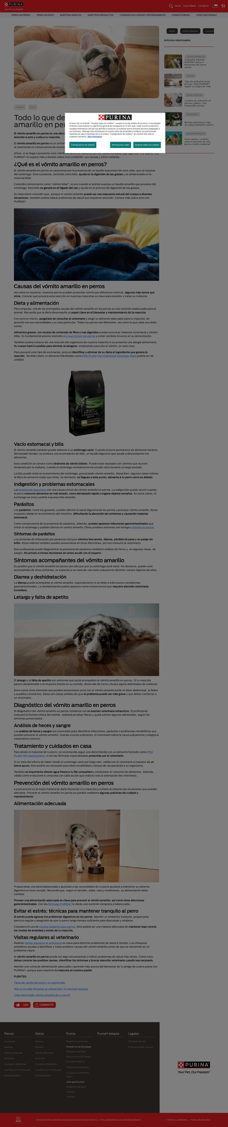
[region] (115, 133)
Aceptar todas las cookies (147, 145)
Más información (95, 137)
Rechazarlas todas (121, 145)
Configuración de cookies (83, 145)
